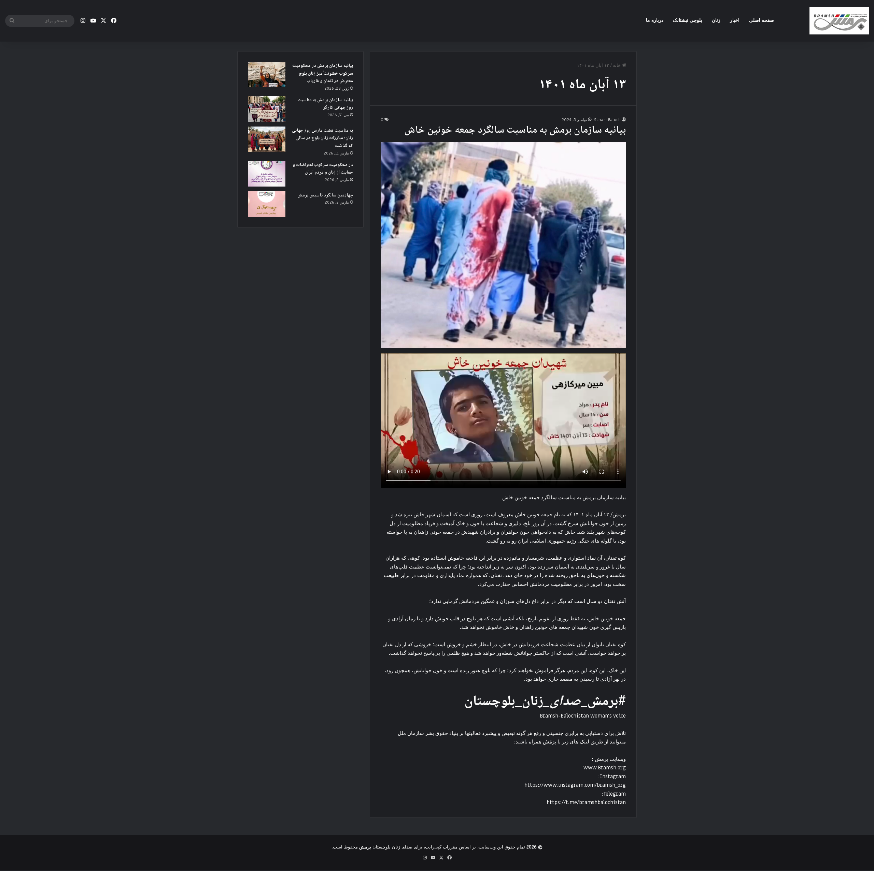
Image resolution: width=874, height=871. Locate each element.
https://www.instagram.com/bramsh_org (575, 785)
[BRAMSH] (839, 20)
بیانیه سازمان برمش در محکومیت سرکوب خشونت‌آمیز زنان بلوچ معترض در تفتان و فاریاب (322, 73)
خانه (617, 65)
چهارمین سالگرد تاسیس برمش (325, 195)
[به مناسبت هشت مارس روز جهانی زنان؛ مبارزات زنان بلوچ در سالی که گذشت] (266, 139)
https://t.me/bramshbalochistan (586, 802)
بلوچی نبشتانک (687, 20)
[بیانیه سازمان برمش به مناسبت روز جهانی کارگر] (266, 109)
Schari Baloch (607, 119)
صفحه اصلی (761, 20)
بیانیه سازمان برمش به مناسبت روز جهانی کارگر (325, 104)
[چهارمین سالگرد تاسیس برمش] (266, 204)
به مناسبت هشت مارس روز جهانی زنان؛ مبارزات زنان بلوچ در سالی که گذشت (322, 138)
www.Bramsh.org (604, 767)
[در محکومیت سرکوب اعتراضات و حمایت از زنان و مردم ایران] (266, 174)
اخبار (734, 20)
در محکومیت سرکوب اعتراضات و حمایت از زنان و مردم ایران (323, 169)
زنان (716, 20)
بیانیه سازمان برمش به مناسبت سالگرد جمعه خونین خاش (515, 130)
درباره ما (654, 20)
